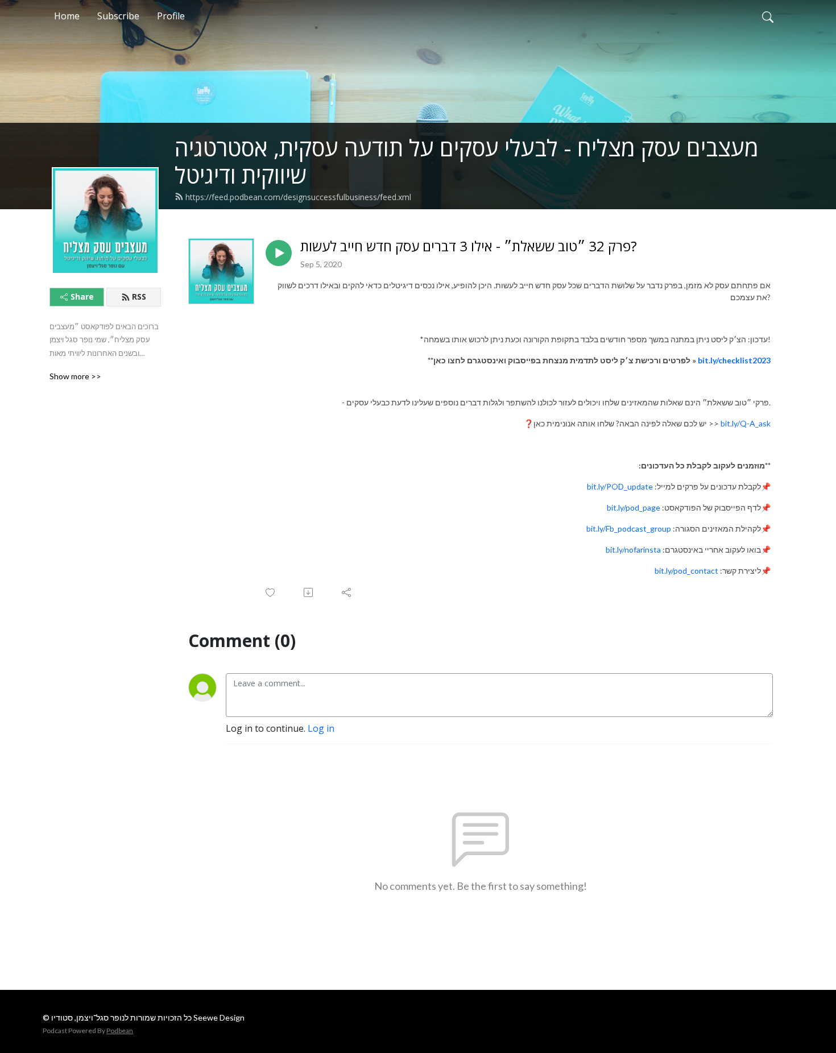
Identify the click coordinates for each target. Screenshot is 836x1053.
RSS (139, 296)
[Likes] (271, 593)
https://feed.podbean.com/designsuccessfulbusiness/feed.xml (298, 197)
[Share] (347, 592)
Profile (171, 16)
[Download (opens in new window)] (309, 592)
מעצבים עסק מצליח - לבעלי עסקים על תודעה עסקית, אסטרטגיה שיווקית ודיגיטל (467, 161)
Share (82, 296)
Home (67, 16)
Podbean (119, 1030)
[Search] (768, 16)
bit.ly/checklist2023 (734, 360)
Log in (321, 728)
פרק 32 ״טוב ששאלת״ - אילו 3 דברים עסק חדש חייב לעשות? (468, 246)
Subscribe (118, 16)
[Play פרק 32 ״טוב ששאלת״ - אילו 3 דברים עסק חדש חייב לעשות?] (279, 253)
